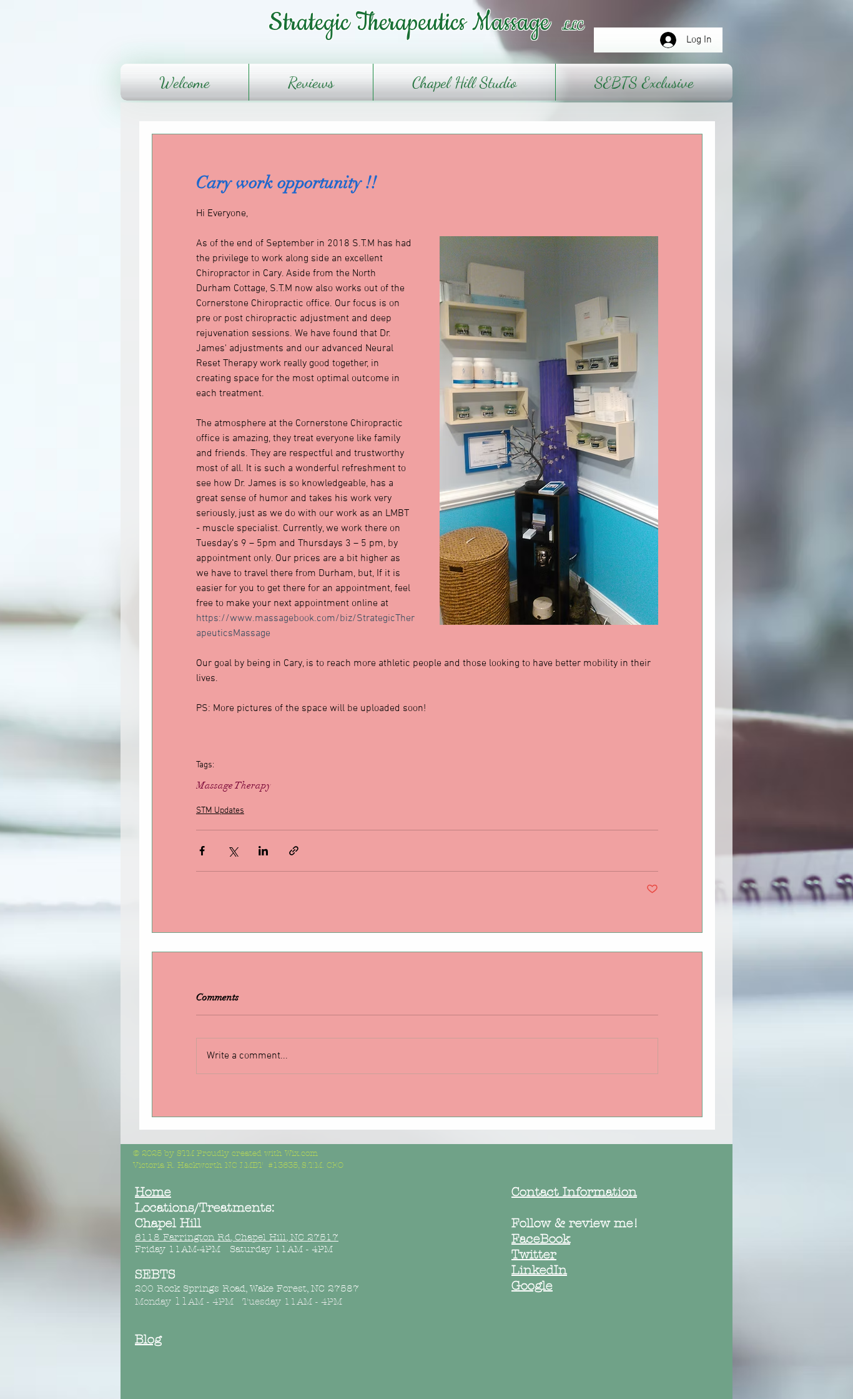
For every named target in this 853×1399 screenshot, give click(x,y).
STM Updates (220, 810)
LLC (573, 26)
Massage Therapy (233, 785)
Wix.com (301, 1153)
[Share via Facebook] (202, 851)
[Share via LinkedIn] (263, 851)
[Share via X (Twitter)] (233, 851)
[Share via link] (294, 851)
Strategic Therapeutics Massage (415, 22)
